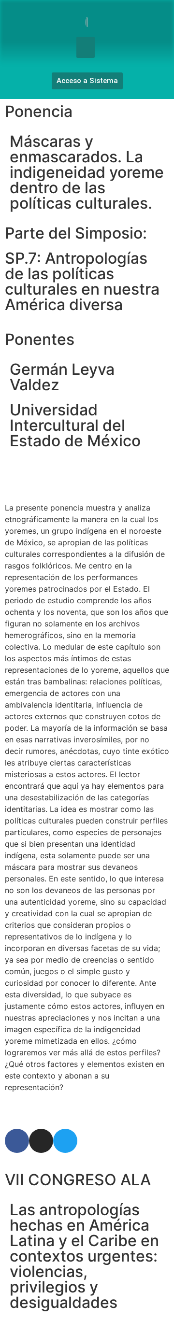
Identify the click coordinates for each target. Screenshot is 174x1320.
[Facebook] (17, 1141)
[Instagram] (41, 1141)
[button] (85, 47)
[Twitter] (65, 1141)
